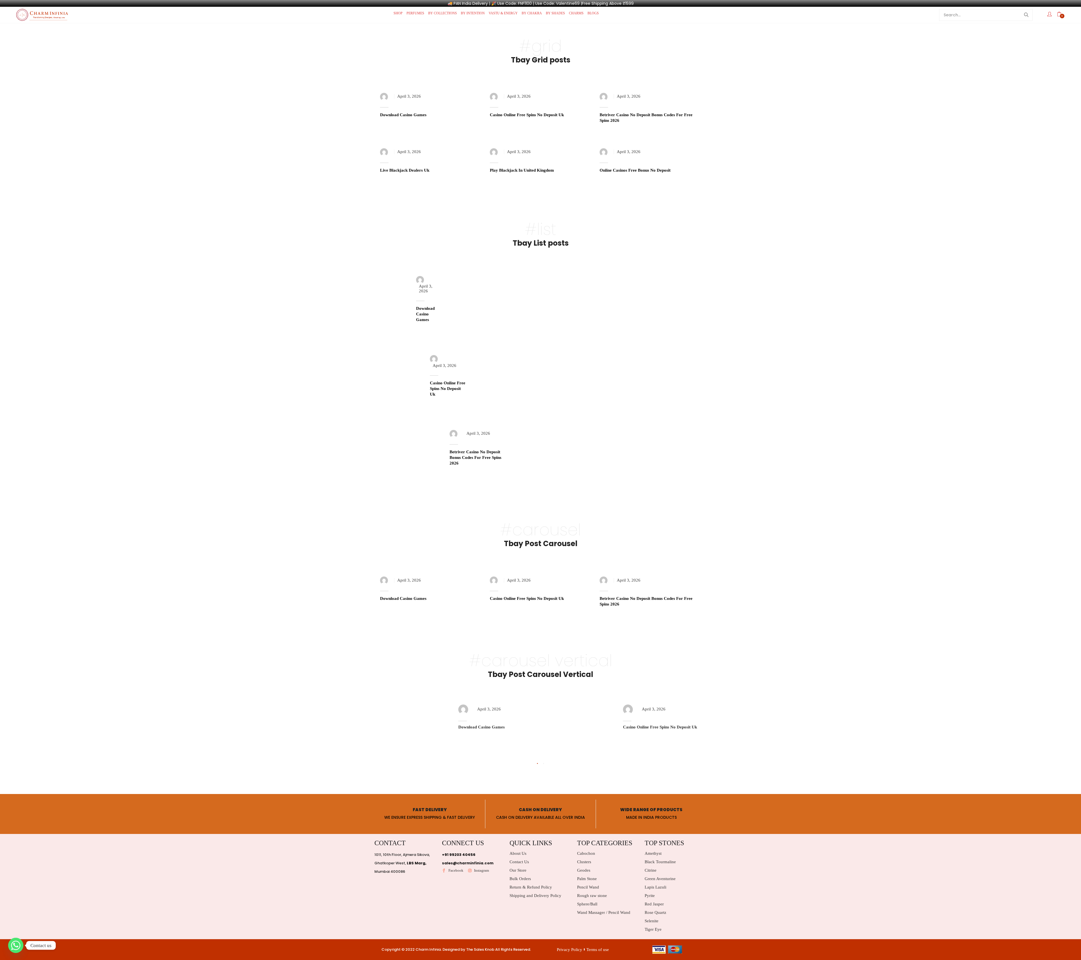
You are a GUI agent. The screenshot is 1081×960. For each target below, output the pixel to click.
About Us (518, 853)
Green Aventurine (660, 878)
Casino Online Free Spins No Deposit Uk (527, 115)
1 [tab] (537, 763)
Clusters (584, 862)
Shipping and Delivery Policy (535, 895)
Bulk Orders (520, 878)
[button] (1062, 15)
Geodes (583, 870)
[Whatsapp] (15, 945)
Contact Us (519, 862)
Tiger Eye (653, 929)
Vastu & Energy (503, 13)
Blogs (593, 13)
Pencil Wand (588, 887)
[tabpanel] (458, 725)
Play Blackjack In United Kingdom (522, 170)
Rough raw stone (592, 895)
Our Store (518, 870)
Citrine (650, 870)
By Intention (473, 13)
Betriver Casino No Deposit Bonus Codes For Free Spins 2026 (475, 457)
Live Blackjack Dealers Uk (404, 170)
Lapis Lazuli (655, 887)
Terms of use (597, 949)
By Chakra (532, 13)
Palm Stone (587, 878)
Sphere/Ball (587, 904)
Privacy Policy (569, 949)
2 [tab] (543, 763)
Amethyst (653, 853)
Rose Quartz (655, 912)
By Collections (442, 13)
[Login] (1050, 14)
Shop (398, 13)
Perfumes (415, 13)
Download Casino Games (403, 115)
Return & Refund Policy (531, 887)
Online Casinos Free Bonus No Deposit (635, 170)
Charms (576, 13)
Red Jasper (654, 904)
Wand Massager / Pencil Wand (603, 912)
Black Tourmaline (660, 862)
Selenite (651, 921)
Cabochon (586, 853)
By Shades (555, 13)
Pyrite (650, 895)
